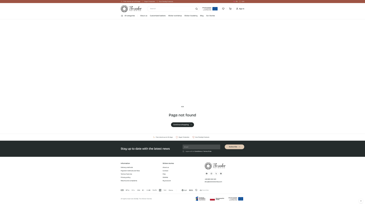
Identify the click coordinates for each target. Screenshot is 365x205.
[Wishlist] (223, 9)
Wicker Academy (190, 16)
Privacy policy (125, 177)
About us (143, 16)
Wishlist (165, 177)
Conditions (198, 151)
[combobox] (173, 8)
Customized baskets (158, 16)
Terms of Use (207, 151)
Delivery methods (127, 167)
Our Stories (210, 16)
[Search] (196, 8)
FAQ (164, 174)
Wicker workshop (175, 16)
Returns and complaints (129, 181)
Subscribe (233, 147)
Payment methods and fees (130, 171)
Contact (165, 171)
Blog (202, 16)
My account (167, 181)
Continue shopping (181, 125)
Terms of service (126, 174)
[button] (230, 9)
